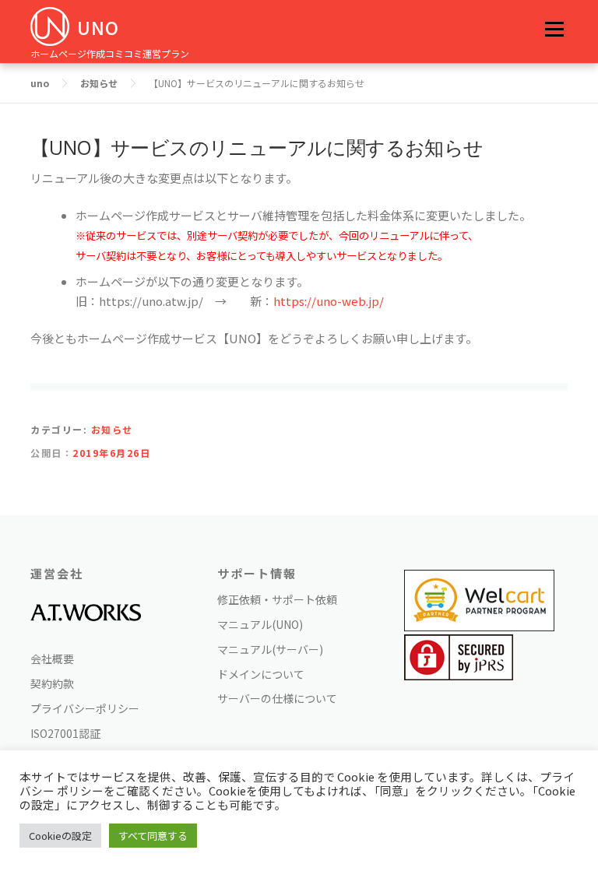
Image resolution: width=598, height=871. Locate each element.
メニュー (554, 29)
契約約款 (52, 683)
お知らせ (112, 429)
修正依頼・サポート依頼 (277, 599)
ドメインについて (260, 674)
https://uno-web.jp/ (328, 301)
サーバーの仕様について (277, 698)
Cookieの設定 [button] (60, 835)
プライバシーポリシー (84, 708)
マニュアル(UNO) (260, 624)
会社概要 (52, 658)
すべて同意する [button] (153, 835)
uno (98, 27)
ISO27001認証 (65, 733)
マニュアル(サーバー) (270, 649)
